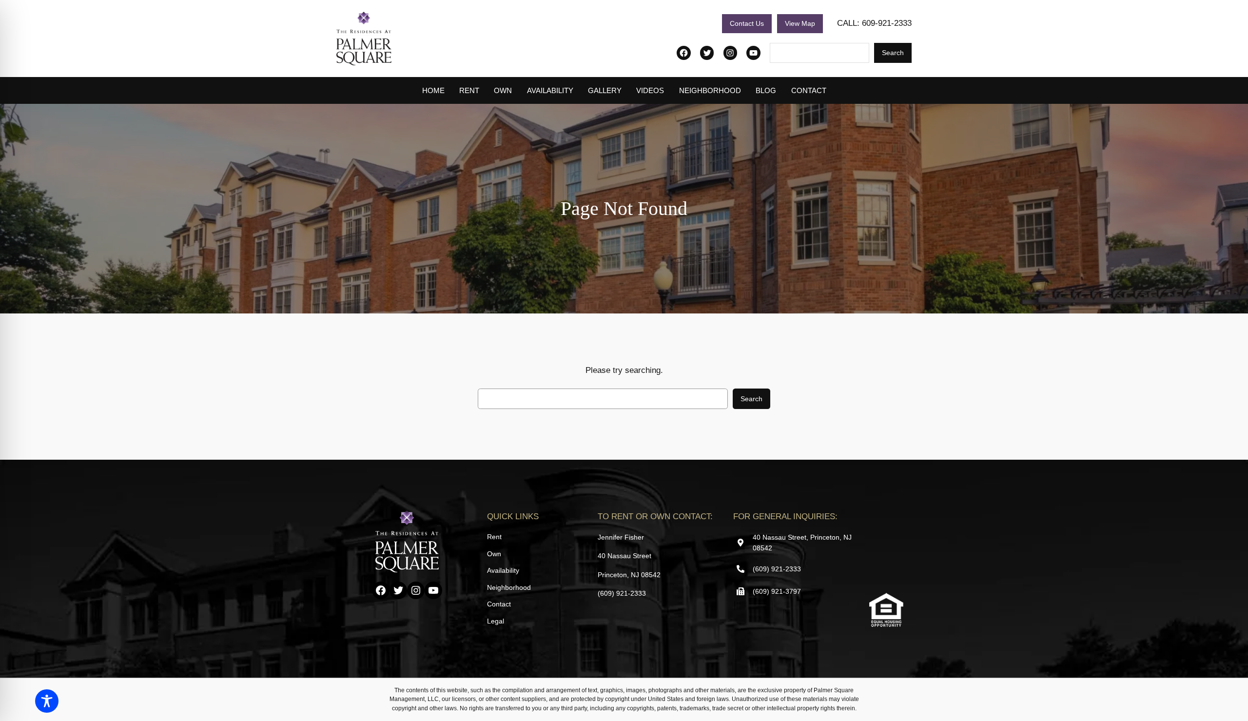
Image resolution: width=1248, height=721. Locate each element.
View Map (800, 23)
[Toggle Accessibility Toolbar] (46, 701)
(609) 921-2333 (622, 593)
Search (893, 53)
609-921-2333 (887, 23)
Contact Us (747, 23)
